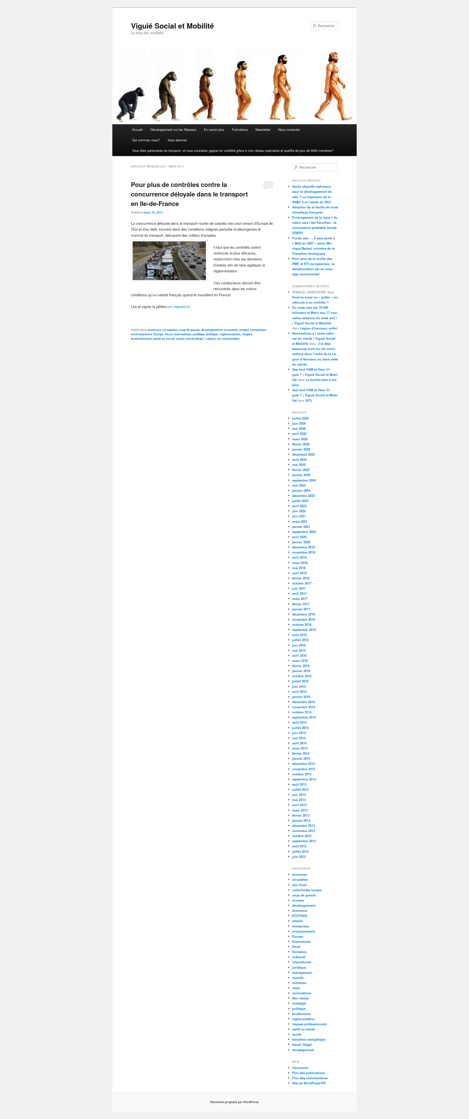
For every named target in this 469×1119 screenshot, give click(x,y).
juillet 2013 (300, 789)
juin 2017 (299, 588)
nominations (301, 993)
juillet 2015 (300, 681)
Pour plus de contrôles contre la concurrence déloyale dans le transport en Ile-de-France (189, 194)
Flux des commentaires (310, 1078)
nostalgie (299, 1003)
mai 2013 (299, 799)
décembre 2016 (303, 614)
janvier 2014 (301, 758)
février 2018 (300, 578)
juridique (199, 334)
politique (212, 334)
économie (231, 330)
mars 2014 (300, 748)
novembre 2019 (303, 552)
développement (212, 330)
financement (301, 941)
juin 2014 (299, 732)
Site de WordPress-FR (308, 1083)
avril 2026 (299, 433)
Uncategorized (303, 1049)
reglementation (229, 334)
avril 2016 (299, 655)
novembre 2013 (303, 769)
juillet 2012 (300, 851)
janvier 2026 (301, 449)
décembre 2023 (303, 495)
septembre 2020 (304, 531)
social (180, 338)
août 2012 (299, 846)
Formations (240, 129)
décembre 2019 (303, 547)
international (182, 334)
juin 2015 (299, 686)
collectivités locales (307, 890)
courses (298, 900)
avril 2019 (299, 557)
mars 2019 (300, 562)
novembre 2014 (303, 707)
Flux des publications (308, 1072)
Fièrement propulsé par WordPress (234, 1102)
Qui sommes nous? (146, 140)
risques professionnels (309, 1024)
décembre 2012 (303, 825)
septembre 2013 (304, 779)
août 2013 (299, 784)
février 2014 (300, 753)
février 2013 (300, 815)
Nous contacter (289, 129)
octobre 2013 (301, 774)
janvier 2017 (301, 609)
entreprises (258, 330)
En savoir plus (214, 129)
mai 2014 (299, 738)
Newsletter (263, 129)
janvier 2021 (301, 526)
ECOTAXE (299, 915)
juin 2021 (299, 516)
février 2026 (300, 444)
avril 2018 (299, 573)
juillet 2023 (300, 500)
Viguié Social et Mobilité (172, 25)
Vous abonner (177, 140)
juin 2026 (299, 423)
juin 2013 (299, 794)
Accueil (137, 129)
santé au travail (164, 338)
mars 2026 (300, 439)
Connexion (300, 1067)
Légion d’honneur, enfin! (318, 328)
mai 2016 (299, 650)
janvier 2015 (301, 696)
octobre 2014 (301, 712)
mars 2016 (300, 660)
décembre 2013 (303, 763)
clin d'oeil (299, 885)
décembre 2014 (303, 701)
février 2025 (300, 469)
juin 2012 (299, 856)
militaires (299, 982)
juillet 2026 (300, 418)
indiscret (298, 957)
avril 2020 (299, 536)
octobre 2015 (301, 676)
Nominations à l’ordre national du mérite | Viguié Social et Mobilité (313, 338)
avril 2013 (299, 804)
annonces (154, 330)
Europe (158, 334)
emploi (244, 330)
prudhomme (301, 1013)
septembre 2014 (304, 717)
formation (299, 951)
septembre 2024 (304, 480)
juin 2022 (299, 511)
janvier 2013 (301, 820)
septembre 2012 (304, 841)
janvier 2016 (301, 670)
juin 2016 (299, 645)
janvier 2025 (301, 474)
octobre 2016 (301, 624)
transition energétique (308, 1039)
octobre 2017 (301, 583)
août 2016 (299, 634)
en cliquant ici (179, 306)
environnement (141, 334)
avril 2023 (299, 505)
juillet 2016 (300, 639)
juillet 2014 (300, 727)
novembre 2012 (303, 830)
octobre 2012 (301, 835)
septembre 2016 (304, 629)
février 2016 (300, 665)
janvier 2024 (301, 490)
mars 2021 (300, 521)
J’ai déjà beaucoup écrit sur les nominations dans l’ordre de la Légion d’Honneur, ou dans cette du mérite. (315, 354)
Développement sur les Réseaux (173, 129)
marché (297, 977)
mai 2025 (299, 464)
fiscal (168, 334)
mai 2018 (299, 567)
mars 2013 (300, 810)
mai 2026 (299, 428)
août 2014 (299, 722)
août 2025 (299, 459)
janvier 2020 (301, 542)
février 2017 (300, 604)
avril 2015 (299, 691)
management (302, 972)
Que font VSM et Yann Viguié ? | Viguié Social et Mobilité (315, 374)
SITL (309, 400)
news (296, 988)
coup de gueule (189, 330)
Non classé (300, 998)
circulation (170, 330)
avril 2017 (299, 593)
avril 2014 (299, 743)
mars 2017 (300, 598)
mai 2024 (299, 485)
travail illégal (194, 338)
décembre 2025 (303, 454)
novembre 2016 (303, 619)
